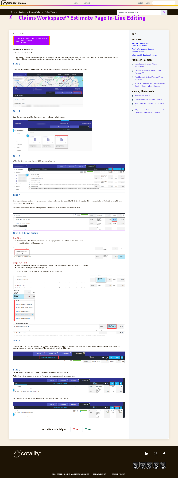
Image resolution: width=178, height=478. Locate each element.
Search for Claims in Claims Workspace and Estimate (150, 104)
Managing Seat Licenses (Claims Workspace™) (146, 65)
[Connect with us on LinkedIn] (146, 453)
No (77, 429)
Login (148, 3)
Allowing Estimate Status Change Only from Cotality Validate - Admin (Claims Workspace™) (150, 85)
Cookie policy (118, 474)
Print (136, 34)
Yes (89, 429)
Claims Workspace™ (53, 12)
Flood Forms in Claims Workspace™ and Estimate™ (149, 78)
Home (76, 3)
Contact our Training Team (139, 45)
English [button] (140, 3)
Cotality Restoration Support (143, 50)
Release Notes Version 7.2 (143, 95)
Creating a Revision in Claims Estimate (148, 99)
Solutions (22, 12)
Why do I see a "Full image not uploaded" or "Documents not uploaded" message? (150, 111)
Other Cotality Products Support (144, 55)
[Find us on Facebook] (164, 453)
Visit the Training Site (140, 43)
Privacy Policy (99, 474)
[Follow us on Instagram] (156, 454)
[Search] (164, 12)
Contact (87, 3)
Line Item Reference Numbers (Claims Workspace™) (148, 72)
